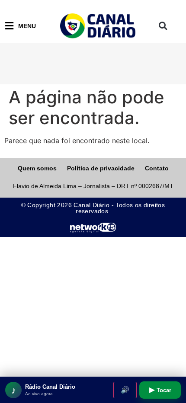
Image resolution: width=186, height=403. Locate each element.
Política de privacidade (101, 168)
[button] (162, 26)
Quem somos (37, 168)
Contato (157, 168)
